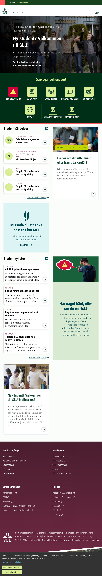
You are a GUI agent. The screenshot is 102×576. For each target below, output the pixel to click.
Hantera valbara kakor (11, 562)
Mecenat (6, 501)
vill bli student (58, 460)
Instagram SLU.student (62, 497)
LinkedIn (56, 501)
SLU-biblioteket (9, 456)
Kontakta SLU (35, 540)
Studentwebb (23, 2)
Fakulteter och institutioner (14, 460)
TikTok (55, 510)
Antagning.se (8, 493)
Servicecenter (9, 473)
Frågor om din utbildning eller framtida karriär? (74, 160)
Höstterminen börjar (26, 159)
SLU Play (56, 514)
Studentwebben (18, 12)
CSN (5, 497)
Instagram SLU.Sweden (62, 493)
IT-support (7, 469)
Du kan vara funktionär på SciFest (22, 290)
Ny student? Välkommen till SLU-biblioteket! (25, 397)
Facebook (56, 506)
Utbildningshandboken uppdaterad (22, 269)
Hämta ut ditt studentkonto (25, 65)
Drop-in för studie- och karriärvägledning (27, 173)
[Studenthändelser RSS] (47, 129)
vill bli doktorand (59, 465)
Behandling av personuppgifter (85, 540)
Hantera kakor (65, 540)
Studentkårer (8, 465)
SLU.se (12, 2)
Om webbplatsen (49, 540)
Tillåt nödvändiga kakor (12, 567)
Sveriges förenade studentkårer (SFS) (19, 506)
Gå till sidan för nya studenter (26, 62)
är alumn (56, 469)
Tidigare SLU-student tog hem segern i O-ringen (20, 338)
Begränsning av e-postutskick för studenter (22, 314)
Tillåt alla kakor (12, 572)
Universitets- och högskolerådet (16, 510)
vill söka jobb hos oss (61, 473)
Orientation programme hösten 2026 (27, 141)
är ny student (58, 456)
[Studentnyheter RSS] (47, 259)
